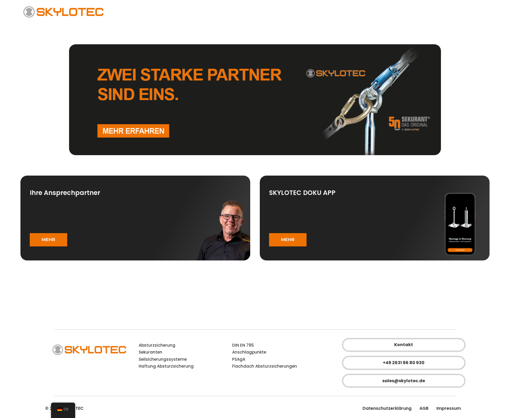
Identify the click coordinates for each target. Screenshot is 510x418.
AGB (423, 408)
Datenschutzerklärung (387, 408)
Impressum (448, 408)
